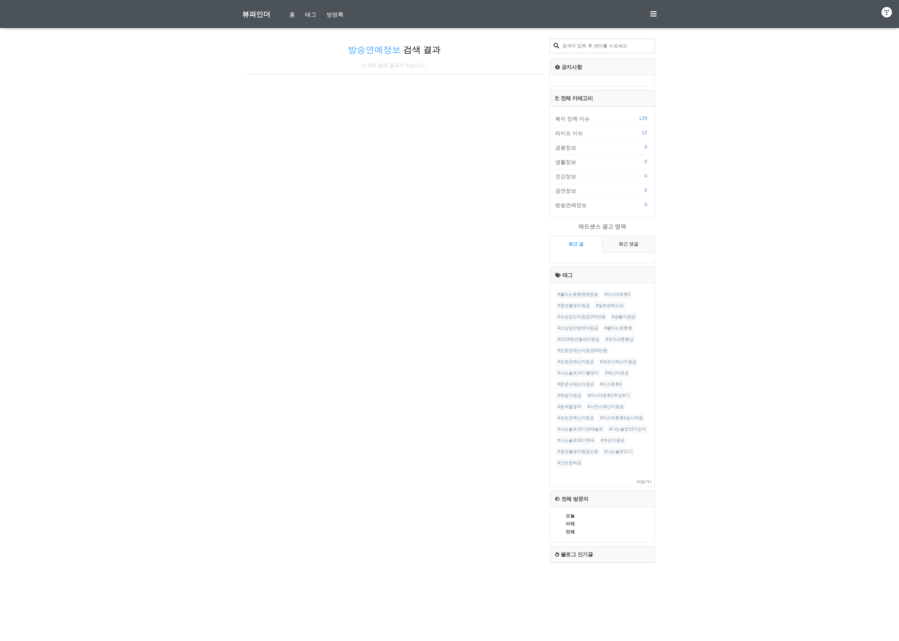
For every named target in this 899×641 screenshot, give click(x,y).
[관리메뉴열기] (886, 12)
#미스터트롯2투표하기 (609, 395)
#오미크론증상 (620, 339)
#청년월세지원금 (574, 305)
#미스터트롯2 (617, 294)
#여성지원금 (612, 440)
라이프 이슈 (601, 133)
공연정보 (601, 190)
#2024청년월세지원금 (578, 339)
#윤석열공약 (569, 406)
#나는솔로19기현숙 (576, 440)
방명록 (335, 15)
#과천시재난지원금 (618, 361)
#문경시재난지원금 (576, 384)
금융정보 (601, 147)
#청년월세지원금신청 (578, 451)
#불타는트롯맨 (618, 328)
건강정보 (601, 176)
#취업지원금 (569, 395)
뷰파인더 (256, 14)
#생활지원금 (623, 316)
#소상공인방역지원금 (578, 328)
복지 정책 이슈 (601, 118)
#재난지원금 (617, 372)
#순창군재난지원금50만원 (582, 350)
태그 (310, 15)
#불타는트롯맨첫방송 (578, 294)
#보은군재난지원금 (576, 417)
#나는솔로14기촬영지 (578, 372)
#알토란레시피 (610, 305)
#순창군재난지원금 (576, 361)
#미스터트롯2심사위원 (621, 417)
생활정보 (601, 162)
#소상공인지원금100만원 (581, 316)
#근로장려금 (569, 462)
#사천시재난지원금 (606, 406)
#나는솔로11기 (618, 451)
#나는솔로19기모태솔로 (580, 429)
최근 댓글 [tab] (628, 244)
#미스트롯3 (611, 384)
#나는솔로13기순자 (627, 429)
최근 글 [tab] (576, 244)
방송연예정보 (601, 205)
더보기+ (644, 481)
